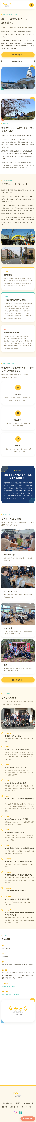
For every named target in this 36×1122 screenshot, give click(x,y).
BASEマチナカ (28, 1103)
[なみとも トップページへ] (7, 5)
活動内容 (19, 1103)
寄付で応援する (29, 1119)
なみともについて (8, 1103)
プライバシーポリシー (27, 1107)
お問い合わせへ (17, 1073)
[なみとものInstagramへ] (15, 1112)
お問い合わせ (14, 1107)
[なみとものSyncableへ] (20, 1112)
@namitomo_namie (8, 986)
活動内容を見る (17, 61)
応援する (4, 1107)
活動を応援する (17, 55)
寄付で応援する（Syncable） (11, 994)
